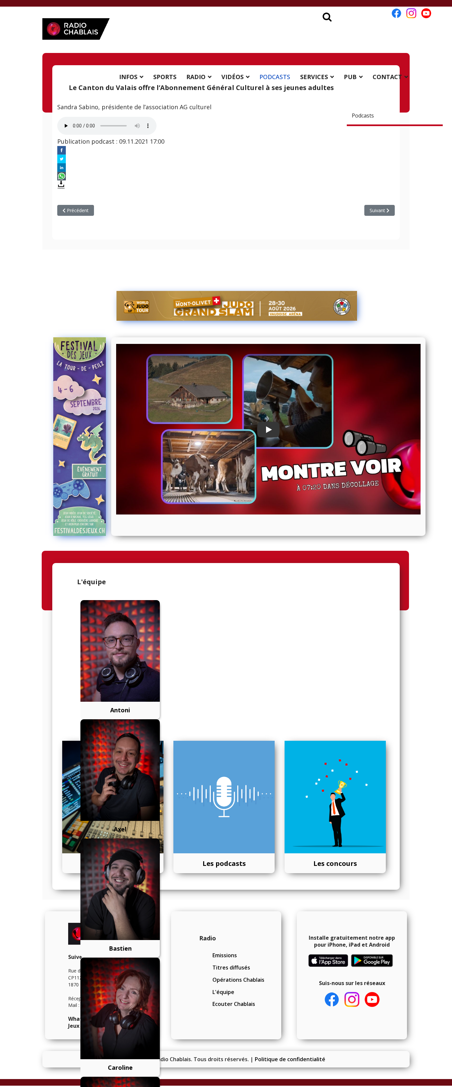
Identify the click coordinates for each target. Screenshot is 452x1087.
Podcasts (363, 115)
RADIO (195, 77)
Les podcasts (224, 863)
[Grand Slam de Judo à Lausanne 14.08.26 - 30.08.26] (237, 306)
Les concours (335, 863)
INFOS (128, 77)
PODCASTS (274, 77)
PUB (350, 77)
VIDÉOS (232, 77)
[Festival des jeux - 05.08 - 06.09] (79, 436)
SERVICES (314, 77)
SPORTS (164, 77)
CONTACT (387, 77)
